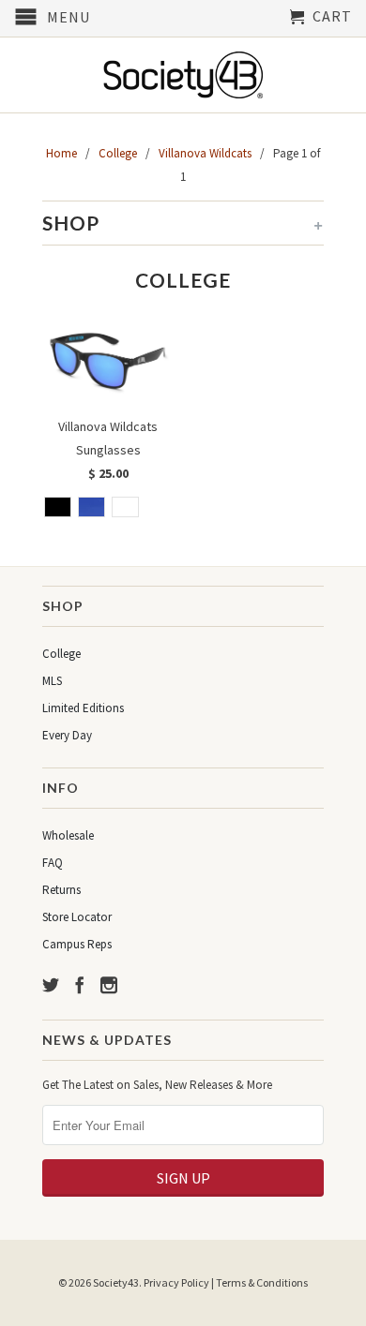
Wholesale (68, 835)
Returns (61, 890)
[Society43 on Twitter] (50, 984)
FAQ (52, 863)
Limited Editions (83, 708)
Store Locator (77, 917)
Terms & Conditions (262, 1282)
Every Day (67, 735)
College (61, 654)
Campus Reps (77, 944)
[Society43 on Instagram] (108, 984)
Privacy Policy (176, 1282)
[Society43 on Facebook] (79, 984)
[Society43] (183, 75)
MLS (52, 681)
